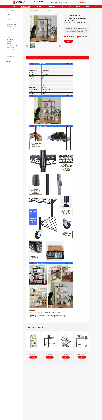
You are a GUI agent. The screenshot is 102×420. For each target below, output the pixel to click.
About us (78, 6)
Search (81, 2)
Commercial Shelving (25, 6)
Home (14, 6)
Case (62, 6)
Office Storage (51, 10)
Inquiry (68, 41)
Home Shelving (38, 6)
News (70, 6)
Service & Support (52, 6)
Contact (87, 6)
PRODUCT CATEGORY (34, 10)
